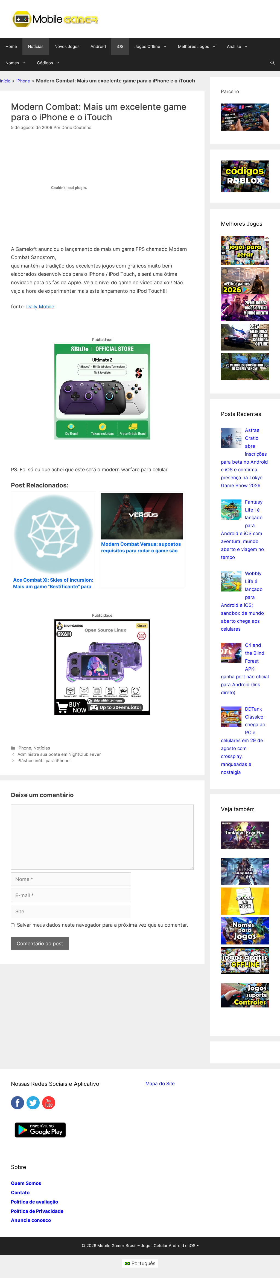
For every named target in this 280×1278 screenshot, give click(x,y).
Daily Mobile (40, 306)
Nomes (12, 62)
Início (5, 81)
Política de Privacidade (37, 1211)
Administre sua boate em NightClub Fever (59, 754)
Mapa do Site (160, 1083)
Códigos (45, 62)
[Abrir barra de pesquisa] (272, 63)
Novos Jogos (67, 46)
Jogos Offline (147, 46)
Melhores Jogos (193, 46)
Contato (20, 1192)
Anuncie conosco (31, 1220)
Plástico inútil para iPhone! (44, 760)
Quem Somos (26, 1183)
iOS (120, 46)
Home (11, 46)
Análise (234, 46)
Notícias (35, 46)
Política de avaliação (34, 1202)
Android (98, 46)
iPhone (23, 81)
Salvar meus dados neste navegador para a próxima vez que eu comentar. (102, 925)
